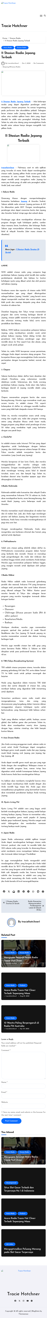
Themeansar (23, 1314)
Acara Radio (8, 47)
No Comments (39, 63)
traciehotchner (7, 168)
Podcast (22, 985)
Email (4, 1092)
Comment (5, 1050)
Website (4, 1102)
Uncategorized (11, 1183)
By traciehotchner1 (12, 63)
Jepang (6, 67)
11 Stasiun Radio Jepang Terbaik (16, 102)
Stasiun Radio (21, 47)
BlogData (35, 1311)
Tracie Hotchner (14, 26)
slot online (9, 1244)
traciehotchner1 (31, 921)
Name (4, 1082)
